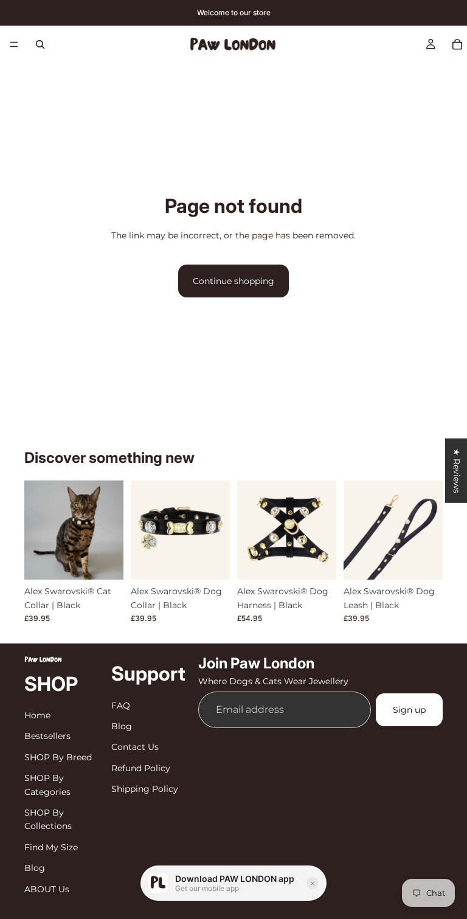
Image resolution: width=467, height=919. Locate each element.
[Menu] (14, 44)
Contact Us (135, 746)
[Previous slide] (37, 530)
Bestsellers (47, 735)
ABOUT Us (46, 889)
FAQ (120, 705)
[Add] (424, 561)
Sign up (409, 709)
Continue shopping (233, 281)
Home (37, 715)
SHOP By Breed (58, 757)
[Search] (40, 44)
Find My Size (51, 847)
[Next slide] (110, 530)
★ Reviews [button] (456, 470)
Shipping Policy (144, 788)
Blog (34, 867)
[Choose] (105, 561)
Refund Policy (140, 768)
